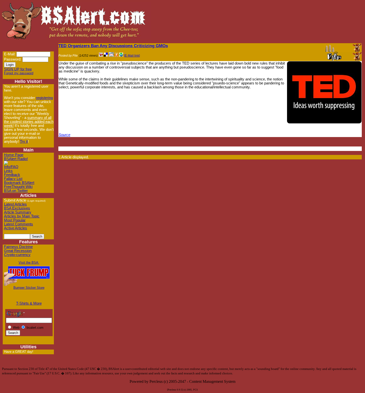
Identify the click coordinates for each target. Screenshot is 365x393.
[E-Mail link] (132, 55)
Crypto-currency (17, 255)
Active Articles (15, 228)
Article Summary (17, 212)
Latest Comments (18, 224)
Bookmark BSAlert (19, 183)
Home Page (13, 155)
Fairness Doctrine (18, 247)
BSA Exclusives (17, 208)
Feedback (12, 175)
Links (8, 171)
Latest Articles (15, 204)
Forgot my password (18, 73)
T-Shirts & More (29, 303)
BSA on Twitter (16, 191)
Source (64, 135)
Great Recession (18, 251)
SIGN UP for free (18, 69)
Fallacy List (13, 179)
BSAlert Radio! (16, 159)
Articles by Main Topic (21, 216)
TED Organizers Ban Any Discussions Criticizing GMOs (113, 45)
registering (44, 98)
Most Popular (15, 220)
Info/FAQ (11, 167)
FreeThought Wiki (18, 187)
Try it (24, 141)
